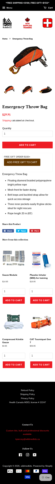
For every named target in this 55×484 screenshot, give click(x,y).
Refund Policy (27, 390)
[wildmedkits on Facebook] (20, 455)
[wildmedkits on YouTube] (34, 455)
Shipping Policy (27, 394)
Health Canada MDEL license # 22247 (27, 402)
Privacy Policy (27, 398)
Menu (9, 8)
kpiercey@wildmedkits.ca (27, 439)
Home (4, 39)
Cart (50, 7)
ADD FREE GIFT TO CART (22, 162)
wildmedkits (26, 466)
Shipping (6, 120)
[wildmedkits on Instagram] (27, 455)
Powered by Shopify (42, 466)
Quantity (6, 128)
